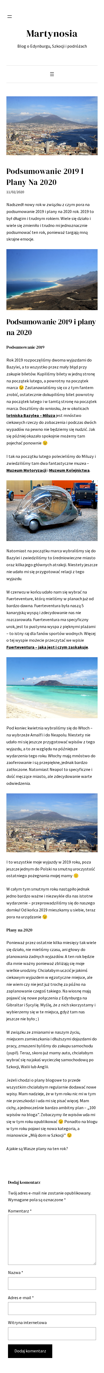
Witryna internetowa (27, 1322)
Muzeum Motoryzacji (26, 470)
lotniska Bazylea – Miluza (30, 415)
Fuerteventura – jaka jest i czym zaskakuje (47, 647)
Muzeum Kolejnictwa (69, 470)
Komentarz (20, 1211)
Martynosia (52, 33)
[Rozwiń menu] (9, 16)
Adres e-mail (21, 1297)
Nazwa (15, 1272)
